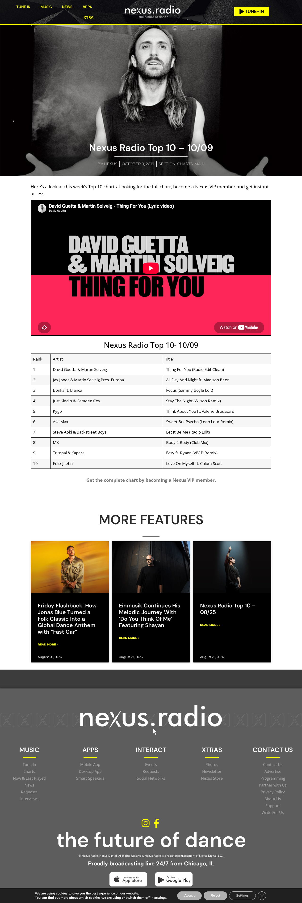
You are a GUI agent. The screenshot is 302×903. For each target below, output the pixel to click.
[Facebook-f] (156, 823)
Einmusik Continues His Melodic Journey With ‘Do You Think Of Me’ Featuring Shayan (149, 615)
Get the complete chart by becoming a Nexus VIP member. (151, 480)
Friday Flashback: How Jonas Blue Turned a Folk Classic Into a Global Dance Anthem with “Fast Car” (67, 618)
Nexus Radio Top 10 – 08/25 (228, 609)
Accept (189, 895)
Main (199, 164)
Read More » (48, 644)
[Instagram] (145, 823)
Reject (215, 895)
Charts (185, 164)
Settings (242, 895)
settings (160, 898)
